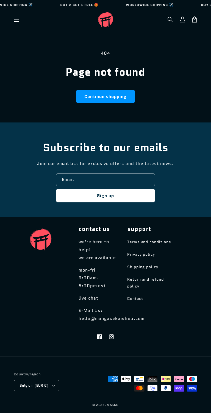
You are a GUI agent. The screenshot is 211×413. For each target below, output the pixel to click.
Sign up (105, 195)
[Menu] (16, 19)
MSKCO (113, 405)
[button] (170, 19)
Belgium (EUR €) (34, 385)
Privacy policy (141, 254)
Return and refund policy (145, 283)
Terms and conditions (149, 242)
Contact (135, 298)
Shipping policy (142, 267)
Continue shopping (105, 96)
